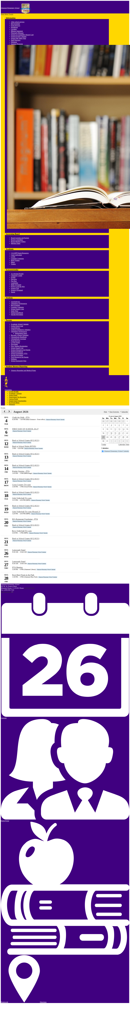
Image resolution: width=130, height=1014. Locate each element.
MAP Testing (15, 260)
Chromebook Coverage (18, 339)
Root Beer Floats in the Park (23, 575)
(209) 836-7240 (29, 588)
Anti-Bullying (15, 302)
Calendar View (123, 444)
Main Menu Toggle (7, 14)
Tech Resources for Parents (19, 357)
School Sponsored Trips (18, 361)
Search (6, 386)
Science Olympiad (17, 290)
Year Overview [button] (114, 412)
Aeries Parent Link (17, 326)
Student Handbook (17, 313)
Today (103, 444)
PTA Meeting (17, 567)
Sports (13, 292)
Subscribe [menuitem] (125, 412)
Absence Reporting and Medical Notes (23, 370)
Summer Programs (17, 44)
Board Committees (17, 240)
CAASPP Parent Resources (20, 253)
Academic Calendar (15, 393)
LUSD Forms (15, 342)
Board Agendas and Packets (20, 238)
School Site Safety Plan (18, 38)
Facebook (6, 378)
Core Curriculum (16, 255)
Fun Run (14, 281)
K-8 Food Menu (14, 403)
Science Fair (15, 288)
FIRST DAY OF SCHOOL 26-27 (25, 429)
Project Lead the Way (18, 286)
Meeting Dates (15, 243)
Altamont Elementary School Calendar (116, 451)
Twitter (6, 383)
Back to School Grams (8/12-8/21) (25, 440)
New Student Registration (19, 346)
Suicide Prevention (17, 314)
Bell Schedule (15, 24)
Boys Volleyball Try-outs (22, 531)
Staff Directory (16, 40)
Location (14, 29)
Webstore (14, 42)
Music (13, 262)
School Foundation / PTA (19, 353)
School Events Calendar (18, 36)
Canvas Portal (13, 399)
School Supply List (17, 348)
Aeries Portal (13, 395)
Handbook (14, 27)
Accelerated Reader (17, 274)
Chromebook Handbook (19, 337)
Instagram (6, 380)
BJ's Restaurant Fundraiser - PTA (25, 519)
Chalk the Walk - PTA (21, 417)
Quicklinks (8, 390)
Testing (13, 264)
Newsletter (14, 344)
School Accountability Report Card (22, 35)
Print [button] (105, 412)
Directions (43, 1002)
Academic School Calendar (20, 324)
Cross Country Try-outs (21, 485)
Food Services (15, 25)
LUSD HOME (14, 392)
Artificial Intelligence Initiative (20, 330)
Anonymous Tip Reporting (17, 397)
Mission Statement (17, 31)
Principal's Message (17, 33)
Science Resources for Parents (20, 350)
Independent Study (21, 333)
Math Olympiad (16, 285)
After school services (17, 22)
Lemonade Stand (18, 550)
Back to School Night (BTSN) (24, 446)
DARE (13, 277)
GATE (13, 257)
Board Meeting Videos (18, 241)
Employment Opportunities (17, 401)
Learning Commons (17, 258)
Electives (14, 279)
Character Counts (16, 275)
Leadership (14, 283)
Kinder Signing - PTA (21, 471)
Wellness (14, 359)
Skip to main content (7, 2)
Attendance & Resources (19, 303)
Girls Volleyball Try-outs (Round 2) (26, 512)
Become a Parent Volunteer (19, 335)
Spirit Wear (14, 311)
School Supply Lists (17, 309)
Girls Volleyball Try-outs (21, 498)
